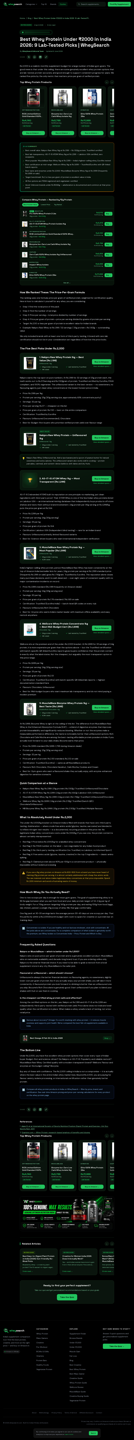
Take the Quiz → (116, 1346)
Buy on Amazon (102, 438)
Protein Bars (41, 1360)
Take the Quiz (67, 1297)
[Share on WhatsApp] (34, 57)
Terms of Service (71, 1413)
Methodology (44, 1413)
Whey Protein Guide (78, 1383)
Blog (29, 18)
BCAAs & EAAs (42, 1351)
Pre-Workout (41, 1347)
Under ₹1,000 (75, 1342)
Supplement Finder (78, 1334)
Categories (30, 4)
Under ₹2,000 (76, 1347)
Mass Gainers (42, 1338)
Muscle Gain (75, 1351)
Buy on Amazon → (33, 133)
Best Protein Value (30, 205)
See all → (67, 283)
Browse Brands (76, 1338)
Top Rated (58, 205)
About (34, 1413)
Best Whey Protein (78, 1369)
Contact (99, 1413)
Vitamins (40, 1356)
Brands (53, 4)
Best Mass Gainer (77, 1374)
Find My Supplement (119, 4)
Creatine (40, 1342)
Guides (63, 4)
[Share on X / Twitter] (29, 57)
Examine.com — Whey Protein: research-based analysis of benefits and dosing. (56, 1132)
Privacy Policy (57, 1413)
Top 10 (44, 4)
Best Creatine (75, 1365)
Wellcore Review (76, 1387)
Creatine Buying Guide (79, 1396)
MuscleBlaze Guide (78, 1391)
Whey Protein (42, 1334)
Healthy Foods (42, 1365)
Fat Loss (73, 1356)
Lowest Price (45, 205)
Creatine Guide (76, 1378)
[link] (67, 363)
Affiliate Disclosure (86, 1413)
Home (22, 18)
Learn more (69, 1434)
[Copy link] (46, 57)
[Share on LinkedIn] (40, 57)
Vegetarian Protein (44, 1369)
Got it (93, 1433)
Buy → (108, 214)
